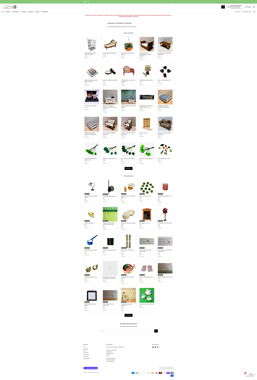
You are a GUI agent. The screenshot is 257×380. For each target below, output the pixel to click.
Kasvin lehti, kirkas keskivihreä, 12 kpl (110, 159)
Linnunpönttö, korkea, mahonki (165, 223)
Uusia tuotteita (15, 11)
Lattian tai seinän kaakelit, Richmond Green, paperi (109, 223)
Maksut (84, 351)
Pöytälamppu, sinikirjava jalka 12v (146, 80)
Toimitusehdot (86, 358)
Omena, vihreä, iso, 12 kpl (145, 196)
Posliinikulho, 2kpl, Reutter (90, 106)
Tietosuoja (85, 349)
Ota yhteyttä (238, 11)
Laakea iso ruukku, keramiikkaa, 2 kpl (128, 223)
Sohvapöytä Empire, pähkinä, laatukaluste (164, 53)
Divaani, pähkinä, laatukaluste (109, 53)
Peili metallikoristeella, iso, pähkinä (90, 304)
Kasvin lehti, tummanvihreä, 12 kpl (128, 159)
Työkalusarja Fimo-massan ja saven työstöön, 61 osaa (146, 106)
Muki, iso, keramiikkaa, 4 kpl (164, 80)
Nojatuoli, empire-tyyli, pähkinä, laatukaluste (128, 133)
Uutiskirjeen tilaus (247, 11)
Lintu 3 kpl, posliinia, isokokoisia (146, 304)
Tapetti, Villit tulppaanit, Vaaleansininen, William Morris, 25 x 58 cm (110, 107)
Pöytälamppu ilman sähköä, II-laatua (91, 196)
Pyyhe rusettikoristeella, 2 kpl (146, 277)
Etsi (84, 347)
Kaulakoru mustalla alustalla (109, 250)
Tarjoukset (23, 11)
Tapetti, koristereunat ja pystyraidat (126, 304)
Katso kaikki (128, 168)
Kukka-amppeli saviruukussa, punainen (127, 53)
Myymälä (37, 11)
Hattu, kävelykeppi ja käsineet (109, 196)
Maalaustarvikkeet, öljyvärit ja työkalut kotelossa (91, 80)
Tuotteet (8, 11)
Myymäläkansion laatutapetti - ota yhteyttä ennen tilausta (109, 277)
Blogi (254, 11)
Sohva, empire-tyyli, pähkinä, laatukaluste (109, 133)
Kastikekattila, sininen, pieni (90, 250)
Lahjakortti (30, 11)
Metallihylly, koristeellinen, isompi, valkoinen (90, 53)
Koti (3, 11)
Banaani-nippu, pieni (89, 223)
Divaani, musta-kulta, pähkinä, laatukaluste (164, 133)
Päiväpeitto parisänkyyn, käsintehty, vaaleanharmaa (90, 133)
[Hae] (223, 7)
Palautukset (85, 353)
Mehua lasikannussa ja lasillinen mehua (128, 196)
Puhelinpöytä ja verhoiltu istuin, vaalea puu (128, 80)
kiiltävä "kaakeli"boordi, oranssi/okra (108, 304)
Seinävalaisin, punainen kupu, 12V (164, 196)
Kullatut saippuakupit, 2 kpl (90, 277)
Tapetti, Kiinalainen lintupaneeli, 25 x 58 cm (128, 106)
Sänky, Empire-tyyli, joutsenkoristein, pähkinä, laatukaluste (145, 54)
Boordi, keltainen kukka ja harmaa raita (145, 250)
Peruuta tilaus (86, 354)
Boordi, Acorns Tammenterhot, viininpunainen (165, 250)
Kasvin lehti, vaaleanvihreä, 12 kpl (146, 159)
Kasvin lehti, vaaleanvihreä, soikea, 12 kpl (90, 159)
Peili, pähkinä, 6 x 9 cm (144, 223)
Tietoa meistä (44, 11)
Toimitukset (85, 356)
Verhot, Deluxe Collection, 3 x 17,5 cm (127, 250)
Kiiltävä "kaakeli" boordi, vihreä (165, 277)
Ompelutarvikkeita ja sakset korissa (127, 277)
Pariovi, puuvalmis (143, 133)
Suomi (171, 1)
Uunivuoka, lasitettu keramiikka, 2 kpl (110, 80)
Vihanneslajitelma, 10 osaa (164, 158)
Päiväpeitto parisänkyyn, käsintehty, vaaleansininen (164, 106)
